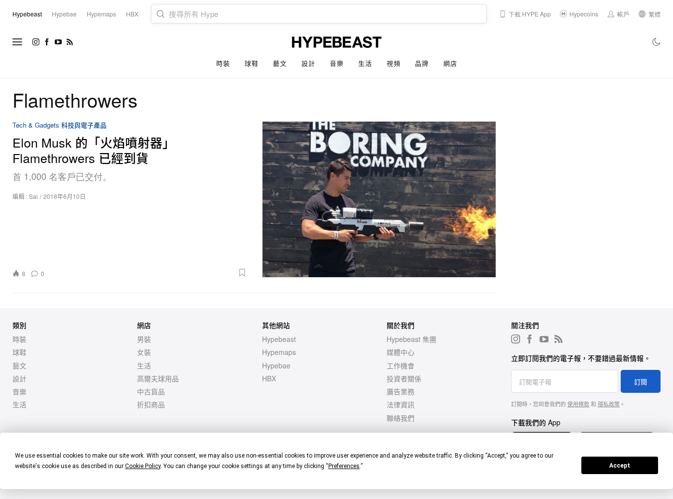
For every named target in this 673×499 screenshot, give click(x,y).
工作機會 (400, 365)
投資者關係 (404, 378)
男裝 (144, 339)
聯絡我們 (400, 418)
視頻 (393, 63)
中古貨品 (151, 391)
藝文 (279, 63)
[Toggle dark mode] (657, 41)
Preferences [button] (344, 466)
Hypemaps (279, 352)
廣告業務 (400, 391)
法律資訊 (400, 404)
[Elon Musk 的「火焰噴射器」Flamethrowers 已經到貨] (379, 199)
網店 (450, 63)
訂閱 (640, 381)
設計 (308, 63)
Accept (619, 465)
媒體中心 (400, 352)
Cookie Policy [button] (142, 466)
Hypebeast (279, 339)
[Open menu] (17, 42)
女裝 (144, 352)
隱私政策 (609, 404)
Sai (33, 196)
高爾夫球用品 (158, 378)
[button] (149, 273)
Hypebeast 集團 (411, 339)
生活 (365, 63)
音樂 (336, 63)
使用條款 (578, 404)
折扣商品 (151, 404)
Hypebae (276, 365)
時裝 (223, 63)
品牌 (421, 63)
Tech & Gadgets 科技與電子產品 (59, 125)
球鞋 (251, 63)
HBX (269, 378)
